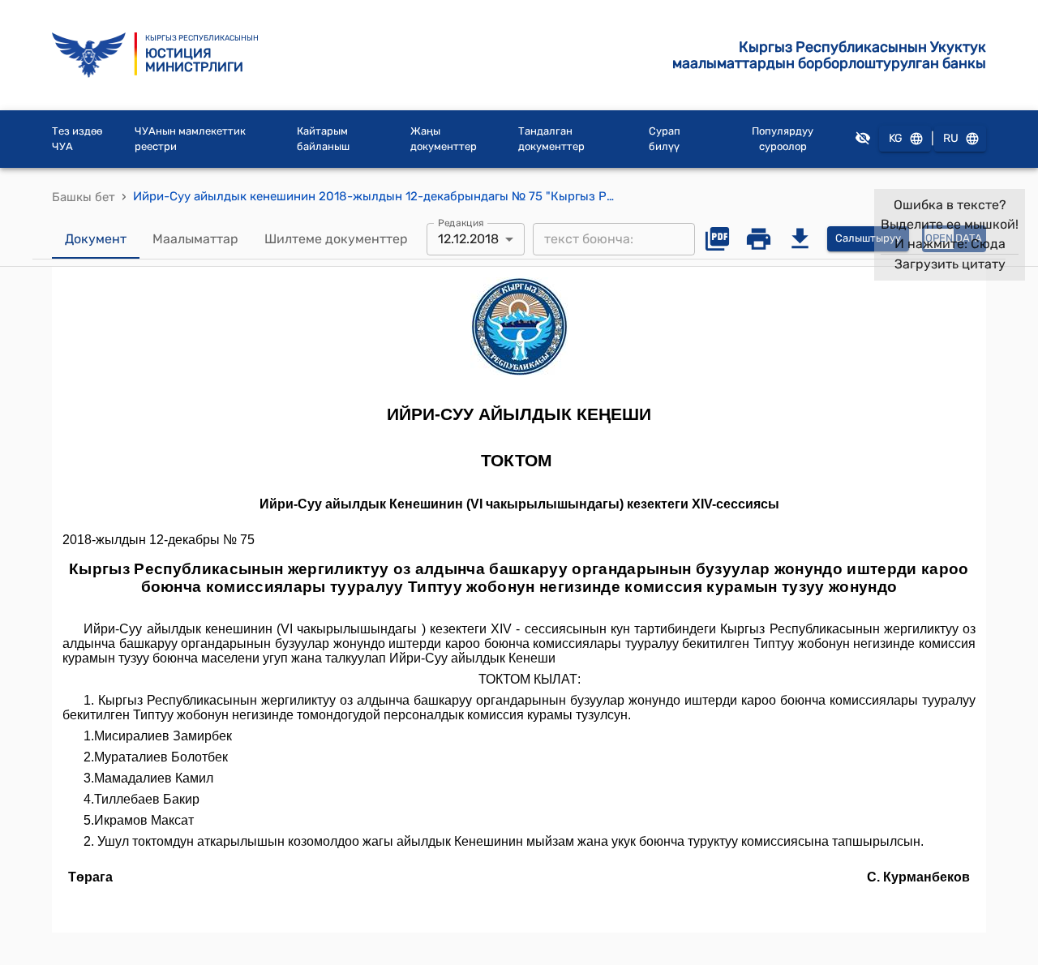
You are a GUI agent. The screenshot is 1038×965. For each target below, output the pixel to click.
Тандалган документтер (551, 139)
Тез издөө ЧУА (77, 139)
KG (896, 138)
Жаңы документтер (443, 139)
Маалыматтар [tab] (195, 239)
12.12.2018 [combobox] (468, 239)
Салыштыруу (868, 238)
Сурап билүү (664, 139)
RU (951, 138)
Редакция (461, 222)
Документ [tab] (96, 239)
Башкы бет (83, 197)
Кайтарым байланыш (323, 139)
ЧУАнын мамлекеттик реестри (190, 139)
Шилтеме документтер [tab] (336, 239)
